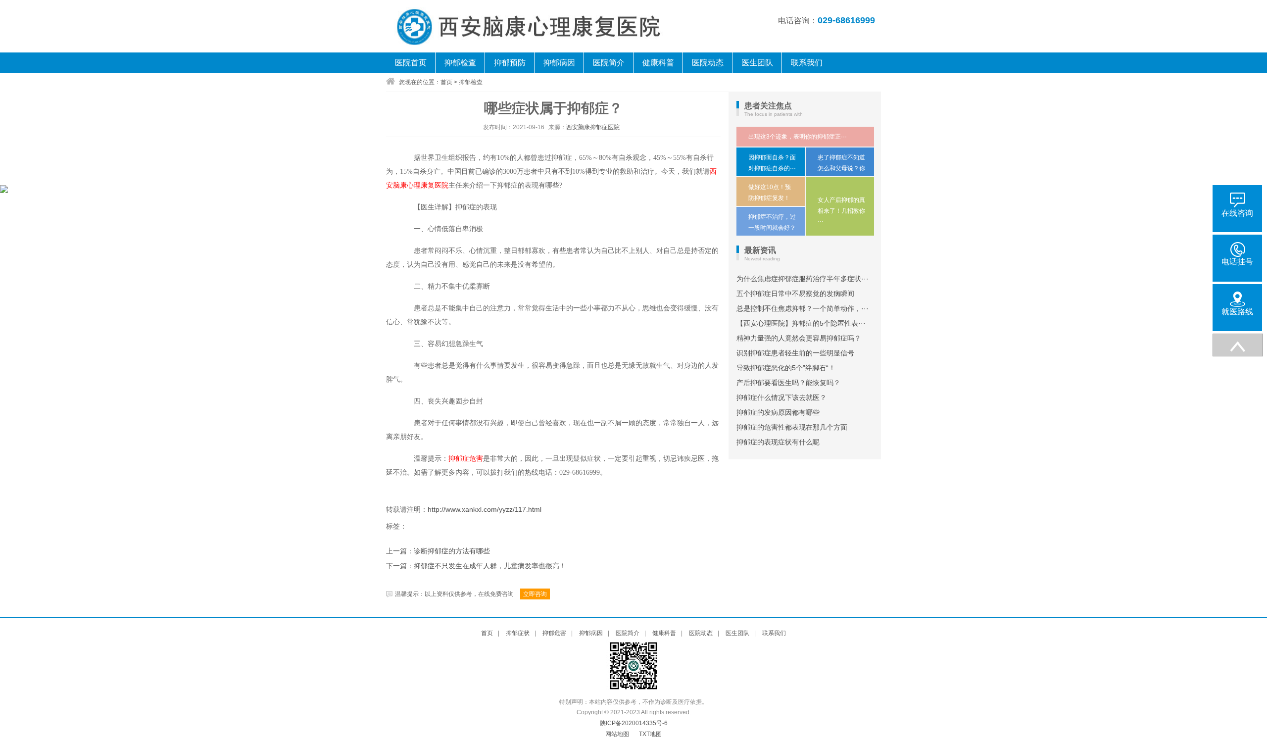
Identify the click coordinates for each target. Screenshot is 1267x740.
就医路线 (1237, 311)
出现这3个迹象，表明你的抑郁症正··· (797, 136)
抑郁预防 (510, 62)
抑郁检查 (460, 62)
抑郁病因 (559, 62)
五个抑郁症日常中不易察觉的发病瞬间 (795, 293)
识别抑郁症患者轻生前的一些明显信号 (795, 353)
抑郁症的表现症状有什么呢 (778, 442)
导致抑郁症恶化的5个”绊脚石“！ (785, 368)
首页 (446, 82)
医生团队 (757, 62)
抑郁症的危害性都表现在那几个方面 (791, 427)
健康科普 (658, 62)
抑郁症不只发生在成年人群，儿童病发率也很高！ (490, 566)
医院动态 (708, 62)
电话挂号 (1237, 261)
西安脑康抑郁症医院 (593, 127)
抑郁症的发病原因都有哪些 (778, 412)
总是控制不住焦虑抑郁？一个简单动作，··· (802, 308)
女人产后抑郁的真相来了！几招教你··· (841, 211)
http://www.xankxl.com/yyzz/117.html (484, 509)
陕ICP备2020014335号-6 (634, 723)
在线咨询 (1237, 213)
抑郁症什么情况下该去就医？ (781, 397)
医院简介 (609, 62)
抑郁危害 (554, 633)
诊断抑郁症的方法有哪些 (452, 551)
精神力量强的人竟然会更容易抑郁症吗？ (798, 338)
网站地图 (617, 734)
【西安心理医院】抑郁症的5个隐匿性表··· (801, 323)
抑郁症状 (518, 633)
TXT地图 (650, 734)
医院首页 (411, 62)
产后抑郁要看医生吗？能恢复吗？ (788, 383)
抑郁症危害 (465, 458)
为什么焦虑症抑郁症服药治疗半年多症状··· (802, 279)
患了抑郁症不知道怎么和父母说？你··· (841, 168)
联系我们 (807, 62)
